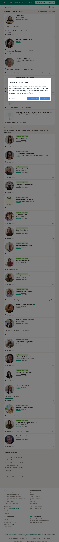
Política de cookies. (28, 93)
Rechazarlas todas (33, 98)
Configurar (12, 98)
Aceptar (45, 98)
